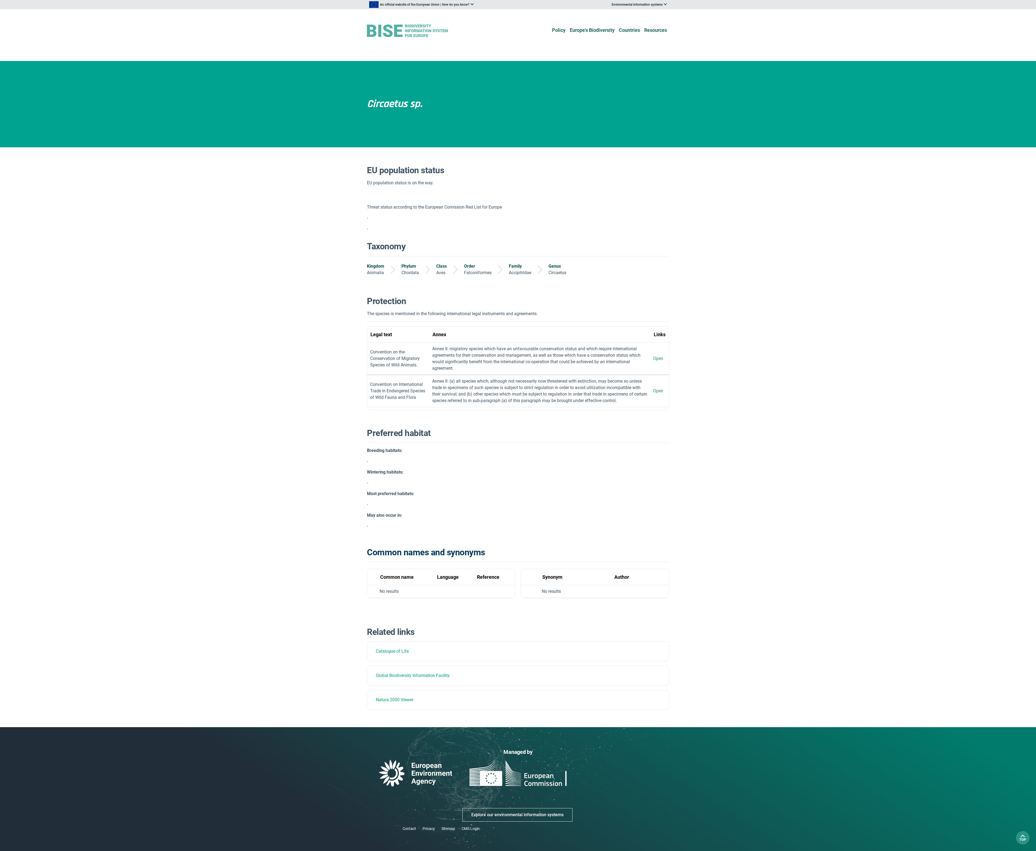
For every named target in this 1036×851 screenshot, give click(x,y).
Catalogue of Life (392, 651)
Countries (629, 30)
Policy (558, 30)
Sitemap (448, 828)
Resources (655, 30)
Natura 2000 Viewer (394, 699)
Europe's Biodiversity (592, 30)
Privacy (428, 828)
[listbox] (421, 4)
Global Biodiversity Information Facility (413, 675)
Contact (409, 828)
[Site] (416, 31)
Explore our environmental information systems (517, 814)
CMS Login (471, 828)
